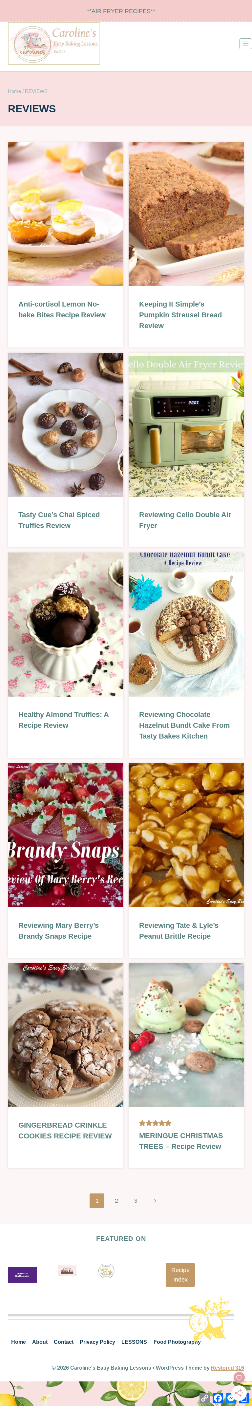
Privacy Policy (97, 1342)
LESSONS (134, 1342)
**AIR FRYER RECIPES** (121, 11)
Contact (64, 1342)
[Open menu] (245, 43)
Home (18, 1342)
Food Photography (177, 1342)
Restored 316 (227, 1368)
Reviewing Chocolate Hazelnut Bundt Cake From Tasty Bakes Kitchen (184, 725)
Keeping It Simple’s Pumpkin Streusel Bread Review (180, 315)
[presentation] (65, 214)
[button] (142, 1123)
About (40, 1342)
